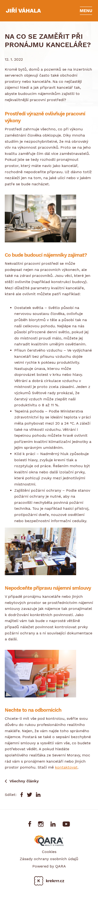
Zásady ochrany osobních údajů (49, 859)
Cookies (49, 851)
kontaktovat (66, 767)
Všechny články (24, 781)
